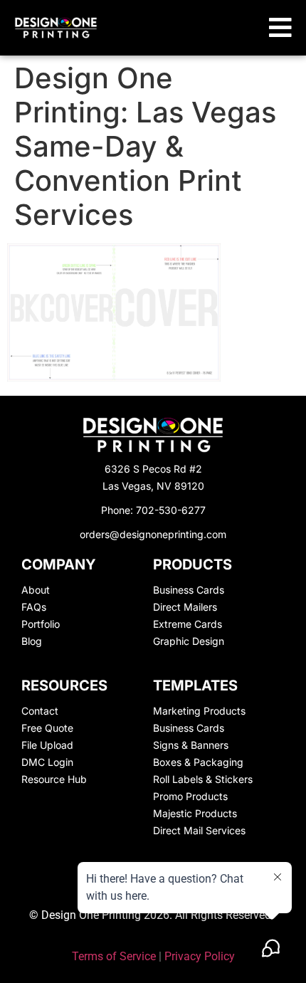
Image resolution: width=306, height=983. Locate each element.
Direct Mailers (185, 607)
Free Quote (47, 728)
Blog (31, 641)
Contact (39, 711)
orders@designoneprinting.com (153, 534)
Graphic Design (188, 641)
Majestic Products (195, 813)
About (35, 590)
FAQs (33, 607)
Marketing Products (199, 711)
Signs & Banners (190, 745)
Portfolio (40, 624)
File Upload (47, 745)
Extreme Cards (187, 624)
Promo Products (190, 796)
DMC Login (47, 762)
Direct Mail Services (199, 830)
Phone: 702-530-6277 (153, 510)
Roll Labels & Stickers (203, 779)
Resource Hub (54, 779)
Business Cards (188, 590)
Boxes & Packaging (198, 762)
